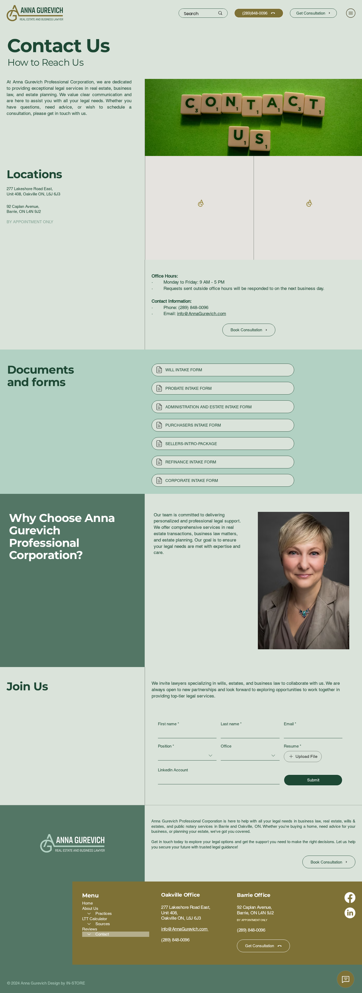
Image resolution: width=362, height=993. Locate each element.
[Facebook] (350, 897)
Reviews (89, 929)
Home (87, 903)
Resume (292, 746)
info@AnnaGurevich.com (201, 313)
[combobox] (187, 756)
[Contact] (88, 934)
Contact (102, 934)
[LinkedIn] (350, 912)
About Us (90, 908)
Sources (102, 924)
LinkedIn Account (173, 770)
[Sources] (88, 924)
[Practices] (88, 913)
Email (290, 724)
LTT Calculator (94, 918)
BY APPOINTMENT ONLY (252, 920)
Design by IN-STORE (66, 983)
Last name (231, 724)
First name (168, 724)
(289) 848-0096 (193, 307)
